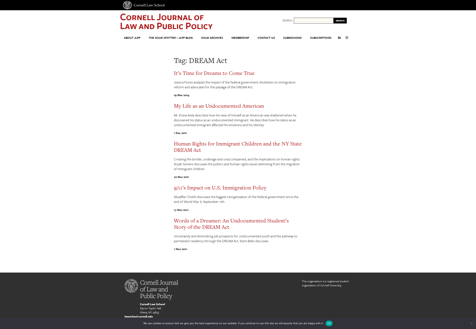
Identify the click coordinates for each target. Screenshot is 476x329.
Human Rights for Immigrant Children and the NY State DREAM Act (238, 147)
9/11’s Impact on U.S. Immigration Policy (220, 187)
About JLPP (132, 38)
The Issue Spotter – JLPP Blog (171, 38)
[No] (471, 323)
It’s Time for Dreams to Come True (214, 73)
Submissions (292, 38)
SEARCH (340, 20)
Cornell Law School (152, 304)
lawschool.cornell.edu (139, 316)
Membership (240, 38)
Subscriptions (321, 38)
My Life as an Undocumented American (219, 106)
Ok (329, 323)
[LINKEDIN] (339, 39)
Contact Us (266, 38)
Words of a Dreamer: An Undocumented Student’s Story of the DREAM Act (231, 224)
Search (287, 20)
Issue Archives (212, 38)
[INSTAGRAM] (347, 39)
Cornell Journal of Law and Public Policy (166, 21)
